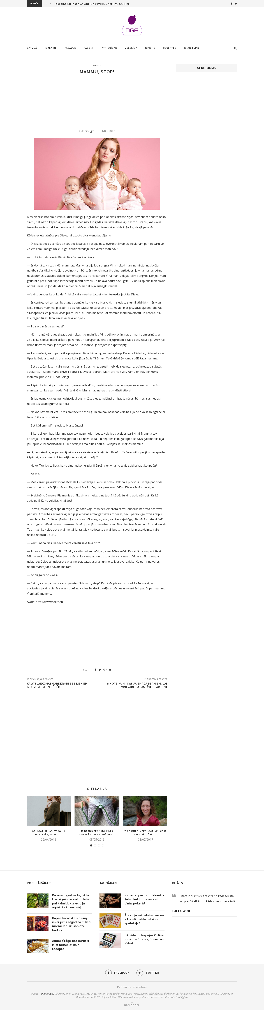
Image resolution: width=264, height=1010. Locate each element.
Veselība (131, 48)
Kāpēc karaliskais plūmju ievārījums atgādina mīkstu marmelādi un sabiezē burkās (72, 924)
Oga (91, 131)
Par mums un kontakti (132, 987)
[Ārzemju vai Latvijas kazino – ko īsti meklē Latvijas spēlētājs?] (110, 920)
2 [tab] (95, 845)
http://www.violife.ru (49, 602)
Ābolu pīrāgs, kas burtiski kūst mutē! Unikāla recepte (70, 945)
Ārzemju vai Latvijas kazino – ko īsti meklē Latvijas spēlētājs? (144, 919)
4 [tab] (103, 845)
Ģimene (150, 48)
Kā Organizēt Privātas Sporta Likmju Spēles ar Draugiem (95, 4)
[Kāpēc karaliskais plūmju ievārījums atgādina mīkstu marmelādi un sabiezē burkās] (37, 923)
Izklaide (51, 48)
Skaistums (191, 48)
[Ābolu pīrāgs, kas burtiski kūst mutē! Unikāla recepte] (37, 946)
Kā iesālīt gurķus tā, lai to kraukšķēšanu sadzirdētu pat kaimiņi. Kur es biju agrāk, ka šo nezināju (70, 901)
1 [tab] (91, 845)
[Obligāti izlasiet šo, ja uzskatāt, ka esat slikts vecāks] (48, 811)
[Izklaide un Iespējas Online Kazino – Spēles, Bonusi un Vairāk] (110, 940)
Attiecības (109, 48)
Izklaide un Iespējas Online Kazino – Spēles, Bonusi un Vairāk (144, 939)
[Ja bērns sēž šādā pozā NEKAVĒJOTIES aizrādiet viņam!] (97, 811)
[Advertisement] (97, 102)
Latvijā (32, 48)
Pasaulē (70, 48)
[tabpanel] (48, 819)
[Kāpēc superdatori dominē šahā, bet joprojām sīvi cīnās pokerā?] (110, 900)
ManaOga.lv (47, 993)
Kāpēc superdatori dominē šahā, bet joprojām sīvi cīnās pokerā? (145, 899)
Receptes (169, 48)
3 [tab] (99, 845)
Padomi (89, 48)
